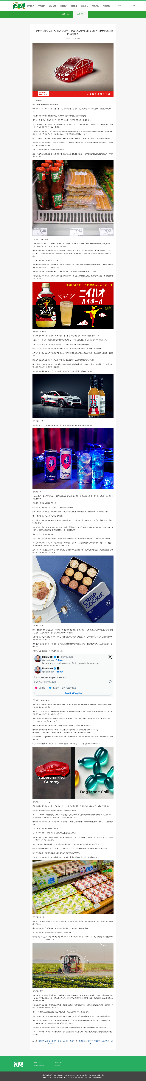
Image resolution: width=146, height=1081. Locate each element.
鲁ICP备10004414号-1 (96, 1077)
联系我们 (58, 1062)
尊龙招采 (80, 14)
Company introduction (39, 1065)
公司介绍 (37, 1062)
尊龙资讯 (65, 14)
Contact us (57, 1065)
